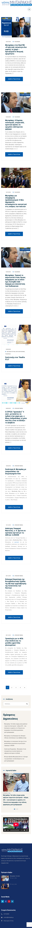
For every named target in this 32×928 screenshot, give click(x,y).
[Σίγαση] (24, 830)
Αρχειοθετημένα (19, 408)
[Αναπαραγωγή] (5, 830)
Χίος (9, 793)
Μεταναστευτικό (11, 351)
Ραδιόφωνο (17, 41)
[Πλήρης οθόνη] (27, 830)
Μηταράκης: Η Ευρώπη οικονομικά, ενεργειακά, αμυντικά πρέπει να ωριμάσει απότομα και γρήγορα (14, 124)
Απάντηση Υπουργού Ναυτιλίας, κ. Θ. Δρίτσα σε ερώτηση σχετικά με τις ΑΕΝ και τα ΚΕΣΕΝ (15, 531)
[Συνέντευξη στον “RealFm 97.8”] (16, 335)
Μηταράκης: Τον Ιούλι (15, 876)
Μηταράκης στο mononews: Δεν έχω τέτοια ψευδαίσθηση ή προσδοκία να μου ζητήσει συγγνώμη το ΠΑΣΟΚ (15, 743)
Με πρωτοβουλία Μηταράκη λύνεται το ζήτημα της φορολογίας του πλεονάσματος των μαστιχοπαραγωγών (16, 759)
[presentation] (4, 809)
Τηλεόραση (8, 353)
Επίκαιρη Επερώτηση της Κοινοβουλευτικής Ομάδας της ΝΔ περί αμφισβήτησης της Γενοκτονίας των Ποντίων (15, 583)
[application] (16, 824)
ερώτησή (16, 542)
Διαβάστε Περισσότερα (14, 79)
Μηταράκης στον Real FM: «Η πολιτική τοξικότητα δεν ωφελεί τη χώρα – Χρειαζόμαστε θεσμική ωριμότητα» (16, 49)
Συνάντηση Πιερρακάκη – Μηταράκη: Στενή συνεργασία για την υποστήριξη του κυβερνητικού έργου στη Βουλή (15, 751)
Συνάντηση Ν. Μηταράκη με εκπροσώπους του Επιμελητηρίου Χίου (15, 471)
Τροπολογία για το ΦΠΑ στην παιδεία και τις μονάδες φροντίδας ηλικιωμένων (14, 641)
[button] (14, 809)
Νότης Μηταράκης (20, 351)
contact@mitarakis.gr (8, 917)
